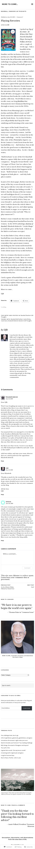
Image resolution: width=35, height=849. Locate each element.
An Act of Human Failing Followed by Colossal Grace (7, 586)
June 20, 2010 (11, 17)
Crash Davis (4, 321)
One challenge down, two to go (9, 735)
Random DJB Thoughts (17, 11)
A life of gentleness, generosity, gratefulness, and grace (16, 738)
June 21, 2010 (9, 399)
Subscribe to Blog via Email (11, 695)
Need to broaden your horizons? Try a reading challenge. (16, 743)
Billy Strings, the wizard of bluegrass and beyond (14, 745)
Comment (27, 568)
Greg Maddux (19, 101)
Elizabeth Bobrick (13, 321)
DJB (8, 25)
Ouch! (30, 586)
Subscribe (26, 708)
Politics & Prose (26, 42)
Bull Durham (19, 319)
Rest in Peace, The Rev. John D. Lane (11, 758)
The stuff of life (5, 748)
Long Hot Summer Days (7, 755)
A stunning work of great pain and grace (12, 753)
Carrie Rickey (27, 319)
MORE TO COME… (10, 4)
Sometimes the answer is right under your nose (14, 740)
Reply (2, 461)
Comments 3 (20, 17)
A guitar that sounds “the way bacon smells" (13, 750)
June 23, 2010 (9, 503)
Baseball (4, 11)
